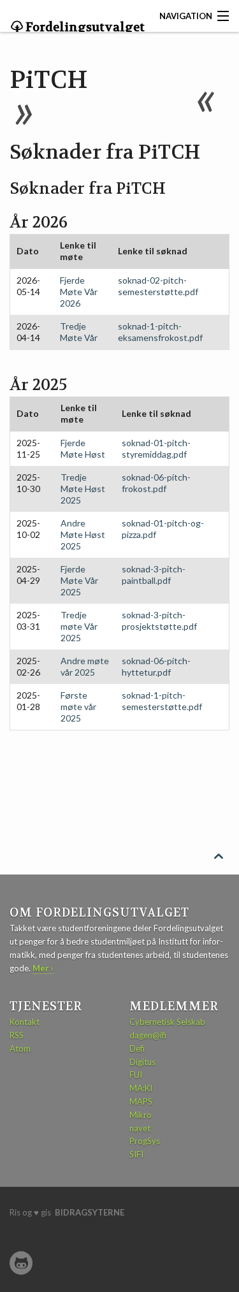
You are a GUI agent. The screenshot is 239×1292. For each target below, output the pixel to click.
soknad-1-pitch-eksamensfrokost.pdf (160, 332)
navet (139, 1128)
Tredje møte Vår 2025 (79, 626)
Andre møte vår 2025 (85, 666)
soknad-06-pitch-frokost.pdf (156, 483)
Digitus (142, 1062)
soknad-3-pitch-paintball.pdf (153, 574)
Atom (20, 1048)
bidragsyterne (89, 1212)
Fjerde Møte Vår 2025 (79, 580)
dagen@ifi (147, 1035)
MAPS (140, 1101)
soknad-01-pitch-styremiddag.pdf (156, 448)
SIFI (136, 1154)
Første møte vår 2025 (78, 706)
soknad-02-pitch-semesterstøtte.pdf (158, 286)
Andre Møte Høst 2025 (83, 534)
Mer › (43, 968)
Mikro (140, 1115)
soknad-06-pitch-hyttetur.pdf (156, 666)
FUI (135, 1075)
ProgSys (144, 1141)
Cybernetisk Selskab (167, 1022)
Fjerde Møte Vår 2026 (79, 291)
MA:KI (140, 1088)
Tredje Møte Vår (79, 332)
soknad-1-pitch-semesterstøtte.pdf (162, 701)
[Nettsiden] (21, 1263)
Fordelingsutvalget (84, 27)
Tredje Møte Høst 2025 (83, 488)
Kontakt (25, 1022)
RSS (17, 1035)
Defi (137, 1048)
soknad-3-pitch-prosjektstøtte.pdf (159, 620)
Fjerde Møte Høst (83, 448)
